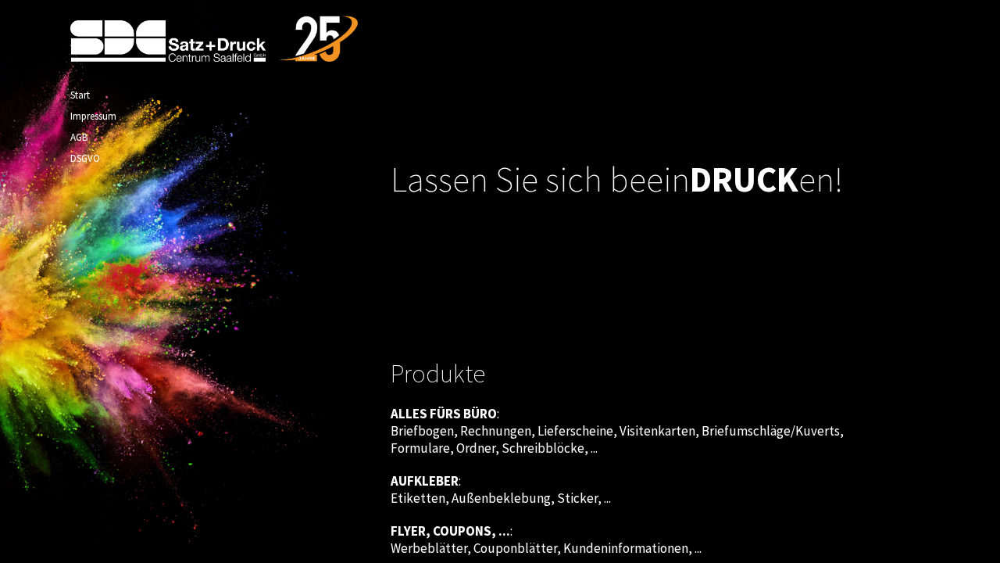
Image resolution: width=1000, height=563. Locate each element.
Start (80, 95)
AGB (79, 137)
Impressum (93, 116)
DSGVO (85, 158)
